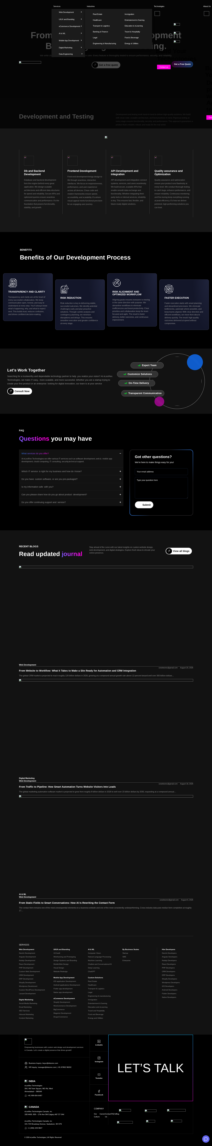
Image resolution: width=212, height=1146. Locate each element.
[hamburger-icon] (157, 13)
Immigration (92, 1000)
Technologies (159, 6)
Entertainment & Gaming (97, 1003)
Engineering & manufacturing (99, 996)
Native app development (62, 992)
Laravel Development (27, 994)
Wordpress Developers (171, 982)
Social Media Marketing (28, 1003)
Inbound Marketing (26, 1014)
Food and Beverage (95, 1014)
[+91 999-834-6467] (26, 1095)
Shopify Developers (169, 979)
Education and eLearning (97, 1007)
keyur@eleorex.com (50, 1063)
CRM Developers (168, 971)
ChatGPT (91, 971)
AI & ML (22, 894)
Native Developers (169, 997)
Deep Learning (93, 968)
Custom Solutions (95, 978)
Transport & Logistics (96, 989)
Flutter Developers (169, 994)
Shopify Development (27, 982)
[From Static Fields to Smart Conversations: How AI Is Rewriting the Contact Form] (106, 844)
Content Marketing (26, 1018)
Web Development (27, 665)
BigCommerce (59, 1009)
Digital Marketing (27, 778)
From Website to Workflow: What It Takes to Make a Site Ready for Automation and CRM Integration (77, 670)
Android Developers (169, 990)
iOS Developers (168, 986)
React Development (26, 964)
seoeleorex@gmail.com (168, 668)
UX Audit (56, 953)
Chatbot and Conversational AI (100, 964)
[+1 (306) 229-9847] (26, 1128)
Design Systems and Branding (65, 960)
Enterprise (126, 960)
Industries (91, 6)
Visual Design (58, 968)
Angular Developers (169, 957)
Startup (125, 953)
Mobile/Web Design (61, 964)
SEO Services (24, 1011)
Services (56, 6)
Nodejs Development (27, 960)
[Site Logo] (30, 64)
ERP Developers (168, 975)
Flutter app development (63, 989)
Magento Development (62, 1013)
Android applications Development (66, 985)
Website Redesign (60, 971)
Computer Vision (94, 953)
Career (102, 1114)
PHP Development (26, 968)
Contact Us (108, 1115)
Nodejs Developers (169, 960)
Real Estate (92, 981)
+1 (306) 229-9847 (35, 1128)
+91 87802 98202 (64, 1067)
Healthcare (92, 985)
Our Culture (97, 1115)
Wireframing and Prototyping (64, 957)
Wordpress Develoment (28, 986)
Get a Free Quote (182, 64)
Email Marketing (25, 1007)
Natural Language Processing (99, 957)
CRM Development (26, 975)
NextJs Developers (169, 953)
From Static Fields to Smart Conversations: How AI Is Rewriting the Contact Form (67, 902)
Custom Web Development (29, 971)
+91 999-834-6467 (35, 1095)
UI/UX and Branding (61, 949)
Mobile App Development (63, 978)
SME (124, 957)
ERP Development (26, 979)
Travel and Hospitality (96, 1011)
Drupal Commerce (60, 1017)
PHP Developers (168, 968)
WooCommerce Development (64, 1006)
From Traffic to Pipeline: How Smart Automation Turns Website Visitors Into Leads (67, 786)
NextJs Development (27, 953)
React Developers (169, 964)
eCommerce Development (64, 998)
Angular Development (27, 957)
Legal (90, 992)
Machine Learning (95, 960)
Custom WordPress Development (32, 990)
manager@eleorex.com (47, 1067)
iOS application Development (64, 981)
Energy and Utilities (95, 1018)
